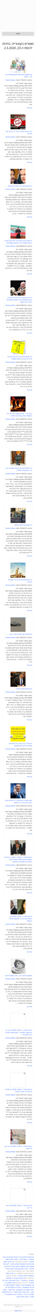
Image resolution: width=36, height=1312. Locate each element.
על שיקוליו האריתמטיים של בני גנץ (21, 634)
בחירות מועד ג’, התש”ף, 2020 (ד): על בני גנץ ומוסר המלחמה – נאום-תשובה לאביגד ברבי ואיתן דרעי (18, 1032)
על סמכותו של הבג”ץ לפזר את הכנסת (20, 186)
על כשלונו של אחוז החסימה (23, 525)
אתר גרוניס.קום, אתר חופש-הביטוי (17, 1269)
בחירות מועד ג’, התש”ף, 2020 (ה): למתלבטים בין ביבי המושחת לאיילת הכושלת (20, 918)
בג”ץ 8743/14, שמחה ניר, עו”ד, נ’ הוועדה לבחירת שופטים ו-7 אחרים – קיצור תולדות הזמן (18, 1294)
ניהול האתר (18, 1311)
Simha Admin (11, 80)
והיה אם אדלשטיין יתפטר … (23, 689)
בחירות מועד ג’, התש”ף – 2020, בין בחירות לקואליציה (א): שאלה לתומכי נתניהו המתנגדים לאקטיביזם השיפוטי (18, 859)
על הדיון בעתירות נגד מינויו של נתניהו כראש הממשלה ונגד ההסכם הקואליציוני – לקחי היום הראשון (18, 300)
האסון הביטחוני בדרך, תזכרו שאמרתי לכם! (18, 976)
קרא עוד (29, 108)
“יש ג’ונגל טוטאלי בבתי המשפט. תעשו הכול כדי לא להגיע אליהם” (18, 1266)
